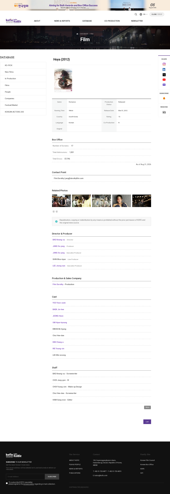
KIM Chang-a (58, 342)
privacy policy (29, 484)
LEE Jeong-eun (59, 266)
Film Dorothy (58, 284)
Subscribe (52, 477)
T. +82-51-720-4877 (100, 471)
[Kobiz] (17, 21)
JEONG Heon (58, 316)
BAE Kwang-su (59, 240)
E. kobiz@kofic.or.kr (100, 475)
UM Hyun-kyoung (60, 323)
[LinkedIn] (164, 69)
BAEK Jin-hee (58, 309)
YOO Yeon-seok (59, 303)
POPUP (157, 14)
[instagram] (164, 64)
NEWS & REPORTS (62, 21)
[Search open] (136, 14)
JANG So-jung (59, 246)
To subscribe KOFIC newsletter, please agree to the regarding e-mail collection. (32, 483)
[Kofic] (9, 21)
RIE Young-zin (58, 349)
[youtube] (164, 79)
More (147, 407)
